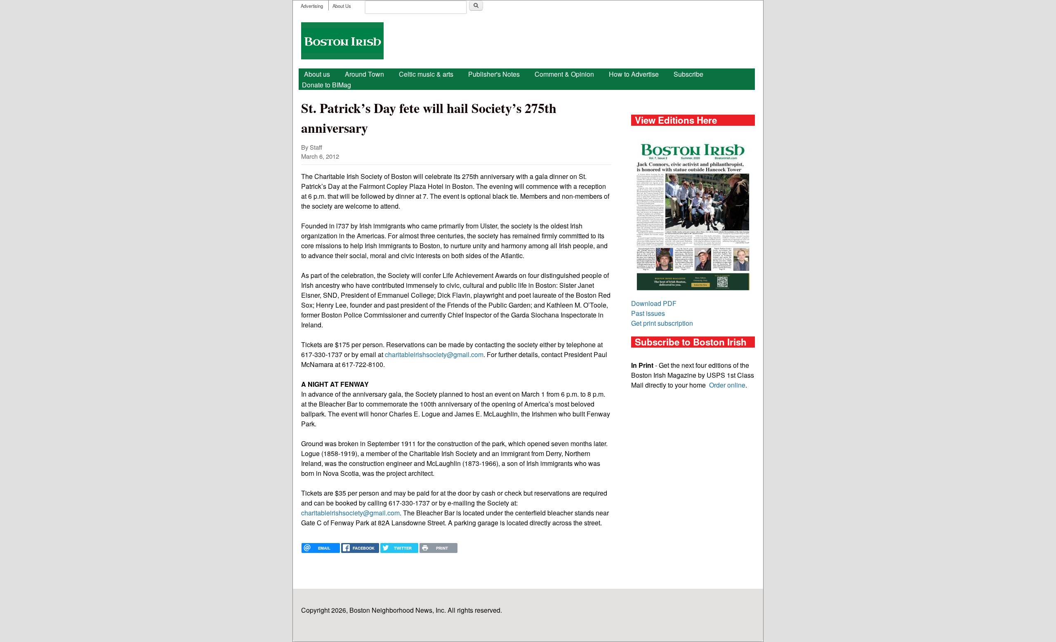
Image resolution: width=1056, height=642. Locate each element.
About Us (341, 5)
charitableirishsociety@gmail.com (434, 354)
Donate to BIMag (326, 84)
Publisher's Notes (494, 74)
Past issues (648, 313)
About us (317, 74)
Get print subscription (662, 323)
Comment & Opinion (564, 74)
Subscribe (688, 74)
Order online (727, 385)
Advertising (312, 5)
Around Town (364, 74)
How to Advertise (634, 74)
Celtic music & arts (426, 74)
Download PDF (653, 303)
